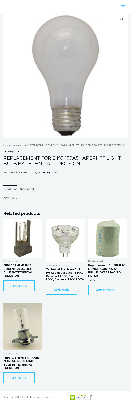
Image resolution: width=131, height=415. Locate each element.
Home (6, 145)
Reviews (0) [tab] (27, 188)
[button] (122, 19)
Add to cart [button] (105, 290)
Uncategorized (20, 145)
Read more (19, 285)
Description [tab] (10, 188)
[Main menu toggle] (123, 6)
